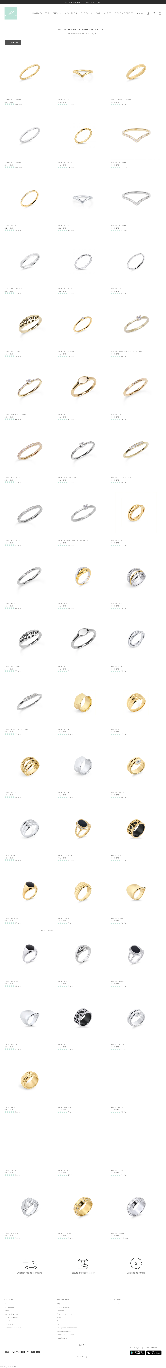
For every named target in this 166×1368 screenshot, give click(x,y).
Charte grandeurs (63, 1307)
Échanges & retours (64, 1314)
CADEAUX (86, 13)
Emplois (7, 1311)
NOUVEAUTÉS (40, 13)
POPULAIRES (104, 13)
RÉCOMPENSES (124, 13)
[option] (83, 2)
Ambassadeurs (10, 1324)
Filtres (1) (14, 42)
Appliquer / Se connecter (119, 1304)
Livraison (60, 1311)
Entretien (60, 1321)
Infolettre (8, 1321)
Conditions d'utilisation (65, 1335)
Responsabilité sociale (13, 1328)
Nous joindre (62, 1338)
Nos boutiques (10, 1307)
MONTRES (71, 13)
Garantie (60, 1324)
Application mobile (11, 1317)
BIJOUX (57, 13)
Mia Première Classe (12, 1314)
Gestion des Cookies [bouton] (64, 1331)
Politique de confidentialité (67, 1328)
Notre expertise (10, 1304)
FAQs (59, 1304)
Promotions (61, 1317)
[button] (140, 13)
